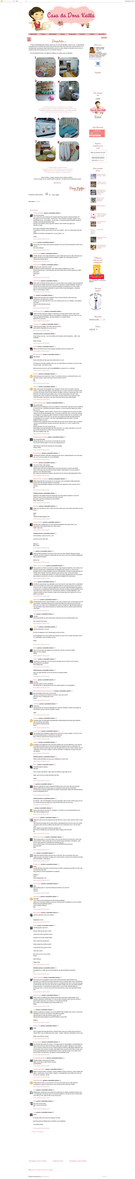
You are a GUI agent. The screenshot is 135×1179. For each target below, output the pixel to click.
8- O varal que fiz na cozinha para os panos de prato (57, 172)
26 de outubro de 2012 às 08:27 (41, 320)
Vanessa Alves (37, 883)
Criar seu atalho (98, 65)
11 (60, 354)
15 (65, 437)
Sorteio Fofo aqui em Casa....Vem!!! (101, 175)
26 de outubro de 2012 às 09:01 (41, 383)
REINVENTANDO (38, 1080)
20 (56, 506)
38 (55, 756)
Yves (34, 295)
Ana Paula (36, 506)
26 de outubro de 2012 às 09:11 (41, 399)
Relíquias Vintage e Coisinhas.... (102, 238)
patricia (35, 346)
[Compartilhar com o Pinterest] (58, 195)
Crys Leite (36, 627)
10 (55, 346)
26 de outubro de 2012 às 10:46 (41, 547)
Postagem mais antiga (77, 1161)
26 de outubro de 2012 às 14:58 (41, 795)
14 (64, 402)
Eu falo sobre (72, 34)
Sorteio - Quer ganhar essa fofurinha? (100, 199)
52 (60, 977)
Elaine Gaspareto (45, 1176)
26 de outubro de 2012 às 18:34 (41, 880)
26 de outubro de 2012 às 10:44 (41, 530)
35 (56, 718)
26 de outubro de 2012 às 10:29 (41, 502)
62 (53, 1112)
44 (62, 837)
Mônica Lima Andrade (39, 837)
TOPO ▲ (104, 1176)
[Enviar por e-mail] (52, 195)
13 (56, 386)
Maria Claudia (37, 253)
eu (34, 808)
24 (63, 565)
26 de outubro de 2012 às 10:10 (41, 459)
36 (58, 731)
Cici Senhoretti (37, 264)
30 (55, 659)
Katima (35, 648)
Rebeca (35, 242)
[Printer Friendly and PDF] (46, 194)
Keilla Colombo (98, 61)
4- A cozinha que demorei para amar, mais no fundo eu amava (57, 112)
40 (53, 784)
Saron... (35, 679)
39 (54, 764)
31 (55, 670)
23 (53, 551)
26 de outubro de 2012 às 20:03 (41, 909)
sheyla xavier (36, 1025)
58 (62, 1069)
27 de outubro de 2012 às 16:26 (41, 1065)
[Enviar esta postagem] (49, 194)
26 (57, 599)
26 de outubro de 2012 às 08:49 (41, 343)
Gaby (34, 614)
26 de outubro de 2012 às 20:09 (41, 922)
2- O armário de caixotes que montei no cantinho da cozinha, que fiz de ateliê (57, 108)
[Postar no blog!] (54, 195)
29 (54, 648)
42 (52, 808)
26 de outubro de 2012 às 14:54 (41, 780)
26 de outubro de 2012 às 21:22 (41, 964)
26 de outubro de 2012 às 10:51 (41, 578)
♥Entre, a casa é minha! (39, 565)
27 (53, 614)
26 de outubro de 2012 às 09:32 (41, 433)
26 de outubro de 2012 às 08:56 (41, 370)
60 (53, 1090)
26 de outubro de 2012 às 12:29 (41, 676)
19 (55, 493)
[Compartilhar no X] (55, 195)
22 (55, 533)
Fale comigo (102, 34)
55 (58, 1025)
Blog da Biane (37, 912)
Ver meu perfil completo (95, 58)
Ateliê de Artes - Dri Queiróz (41, 478)
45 (53, 853)
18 (66, 478)
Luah (34, 1112)
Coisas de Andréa (38, 522)
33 (71, 691)
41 (55, 798)
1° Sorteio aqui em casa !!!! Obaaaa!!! (101, 183)
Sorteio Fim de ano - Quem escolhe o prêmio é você (101, 215)
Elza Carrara (36, 817)
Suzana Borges (37, 1042)
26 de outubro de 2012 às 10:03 (41, 449)
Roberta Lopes (37, 995)
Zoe (34, 784)
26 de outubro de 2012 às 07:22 (41, 250)
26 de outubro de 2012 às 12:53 (41, 687)
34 (56, 703)
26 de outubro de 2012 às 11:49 (41, 655)
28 (56, 627)
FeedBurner (101, 160)
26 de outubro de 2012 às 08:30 (41, 330)
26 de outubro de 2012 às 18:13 (41, 860)
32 (55, 679)
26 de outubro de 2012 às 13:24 (41, 727)
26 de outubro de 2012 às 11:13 (41, 623)
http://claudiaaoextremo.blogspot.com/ (43, 691)
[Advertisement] (57, 1147)
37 (56, 742)
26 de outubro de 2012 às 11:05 (41, 596)
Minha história (52, 34)
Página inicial (33, 34)
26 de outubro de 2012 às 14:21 (41, 753)
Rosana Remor (37, 453)
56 (59, 1042)
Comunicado (100, 229)
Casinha (37, 201)
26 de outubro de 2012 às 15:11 (41, 804)
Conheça (43, 34)
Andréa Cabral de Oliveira (40, 437)
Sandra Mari (36, 599)
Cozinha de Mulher (38, 213)
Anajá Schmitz (37, 731)
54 (53, 1009)
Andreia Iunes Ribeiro (39, 1069)
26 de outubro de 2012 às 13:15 (41, 715)
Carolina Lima (37, 864)
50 (54, 925)
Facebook (82, 34)
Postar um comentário (37, 1131)
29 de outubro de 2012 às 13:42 (41, 1128)
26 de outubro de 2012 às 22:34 (41, 974)
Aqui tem (62, 34)
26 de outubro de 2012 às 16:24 (41, 833)
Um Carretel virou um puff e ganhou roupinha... (101, 246)
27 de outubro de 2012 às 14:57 (41, 1038)
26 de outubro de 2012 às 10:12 (41, 490)
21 (60, 522)
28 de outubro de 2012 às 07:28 (41, 1077)
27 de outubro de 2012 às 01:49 (41, 1006)
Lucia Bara (36, 703)
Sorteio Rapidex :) (101, 205)
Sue (34, 551)
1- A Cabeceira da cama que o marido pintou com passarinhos (57, 107)
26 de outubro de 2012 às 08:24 (41, 308)
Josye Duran (36, 896)
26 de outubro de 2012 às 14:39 (41, 761)
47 (58, 883)
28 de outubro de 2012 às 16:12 (41, 1086)
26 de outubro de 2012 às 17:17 (41, 849)
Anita (34, 1090)
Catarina (35, 659)
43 (57, 817)
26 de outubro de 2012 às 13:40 (41, 739)
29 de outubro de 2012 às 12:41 (41, 1109)
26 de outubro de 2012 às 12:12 (41, 667)
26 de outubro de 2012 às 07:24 (41, 261)
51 (55, 968)
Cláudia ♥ (36, 462)
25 (55, 581)
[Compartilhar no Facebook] (57, 195)
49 (58, 912)
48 (57, 896)
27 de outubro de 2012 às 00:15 (41, 991)
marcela (35, 581)
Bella (34, 1101)
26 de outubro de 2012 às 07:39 (41, 277)
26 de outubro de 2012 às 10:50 (41, 562)
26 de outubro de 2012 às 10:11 (41, 475)
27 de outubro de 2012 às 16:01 (41, 1054)
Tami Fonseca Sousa (39, 311)
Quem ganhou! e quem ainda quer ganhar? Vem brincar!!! (101, 192)
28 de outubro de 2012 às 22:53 (41, 1097)
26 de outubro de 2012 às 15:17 (41, 814)
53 (59, 995)
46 (58, 864)
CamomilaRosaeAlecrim (39, 1058)
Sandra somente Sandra (39, 402)
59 (60, 1080)
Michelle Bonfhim (38, 354)
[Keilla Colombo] (98, 64)
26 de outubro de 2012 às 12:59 (41, 700)
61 (53, 1101)
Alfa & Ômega (37, 280)
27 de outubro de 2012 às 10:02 (41, 1022)
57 (64, 1058)
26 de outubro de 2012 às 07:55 (41, 291)
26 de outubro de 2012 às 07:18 (41, 239)
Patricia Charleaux (38, 977)
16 (59, 453)
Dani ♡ (35, 764)
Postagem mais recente (37, 1161)
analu (34, 853)
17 (56, 462)
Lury (34, 1009)
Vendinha (92, 34)
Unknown (36, 374)
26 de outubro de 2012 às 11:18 (41, 644)
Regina (35, 925)
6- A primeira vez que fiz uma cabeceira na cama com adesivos (57, 169)
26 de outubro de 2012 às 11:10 (41, 610)
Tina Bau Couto (37, 324)
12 (56, 374)
